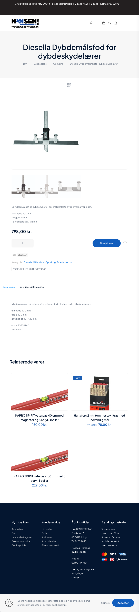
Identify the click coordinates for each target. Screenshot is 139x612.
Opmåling (58, 63)
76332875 (114, 3)
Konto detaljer (49, 541)
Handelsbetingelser (22, 537)
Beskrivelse (9, 287)
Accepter (123, 602)
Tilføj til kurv (107, 243)
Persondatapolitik (21, 541)
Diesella (28, 262)
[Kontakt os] (122, 11)
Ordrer (45, 533)
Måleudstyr (38, 262)
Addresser (47, 537)
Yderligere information (32, 287)
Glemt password (50, 545)
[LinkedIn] (118, 11)
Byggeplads (40, 63)
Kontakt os (17, 529)
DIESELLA (22, 255)
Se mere (105, 602)
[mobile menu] (124, 23)
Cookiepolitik (19, 545)
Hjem (24, 63)
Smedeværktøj (65, 262)
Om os (15, 533)
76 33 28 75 (80, 541)
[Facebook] (113, 11)
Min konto (47, 529)
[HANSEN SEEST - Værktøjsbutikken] (25, 23)
